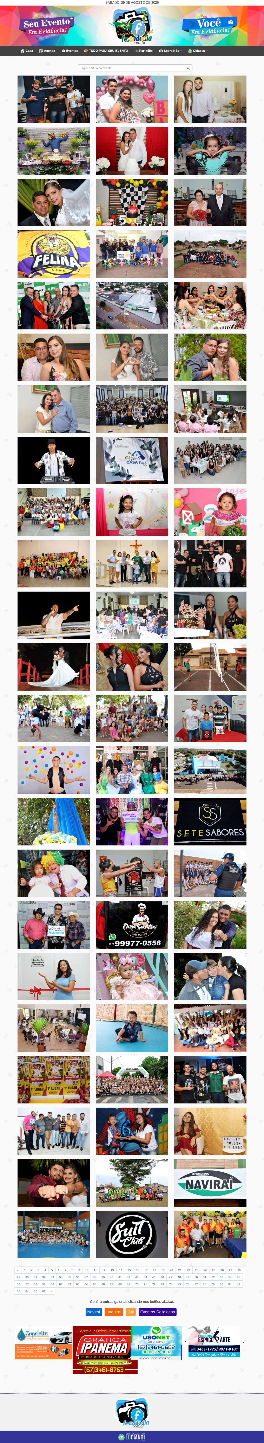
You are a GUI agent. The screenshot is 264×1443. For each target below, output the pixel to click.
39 (103, 1277)
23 (196, 1270)
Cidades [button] (199, 50)
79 (213, 1284)
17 (146, 1270)
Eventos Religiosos (157, 1312)
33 (52, 1277)
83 (18, 1291)
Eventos (71, 50)
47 (170, 1277)
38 (94, 1277)
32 (44, 1277)
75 (179, 1284)
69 (128, 1284)
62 (69, 1284)
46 (162, 1277)
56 (18, 1284)
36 (77, 1277)
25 (213, 1270)
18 (154, 1270)
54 (230, 1277)
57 (27, 1284)
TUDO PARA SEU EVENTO (108, 50)
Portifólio (145, 50)
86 (44, 1291)
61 (60, 1284)
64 (86, 1284)
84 (27, 1291)
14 (120, 1270)
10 (86, 1270)
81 (230, 1284)
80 (221, 1284)
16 (137, 1270)
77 (196, 1284)
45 (154, 1277)
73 (162, 1284)
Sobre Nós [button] (171, 50)
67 (111, 1284)
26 (222, 1270)
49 (187, 1277)
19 (163, 1270)
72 (154, 1284)
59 (44, 1284)
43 (137, 1277)
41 (120, 1277)
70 (137, 1284)
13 (112, 1270)
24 (205, 1270)
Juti (131, 1312)
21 (180, 1270)
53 (221, 1277)
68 (120, 1284)
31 (35, 1277)
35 (69, 1277)
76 (187, 1284)
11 (95, 1270)
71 (145, 1284)
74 (170, 1284)
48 (179, 1277)
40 (111, 1277)
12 (103, 1270)
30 (27, 1277)
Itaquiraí (113, 1312)
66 (103, 1284)
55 (238, 1277)
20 (171, 1270)
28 (239, 1270)
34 (60, 1277)
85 (35, 1291)
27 (230, 1270)
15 (129, 1270)
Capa (29, 50)
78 (204, 1284)
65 (94, 1284)
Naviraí (93, 1312)
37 (86, 1277)
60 (52, 1284)
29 (18, 1277)
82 (238, 1284)
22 (188, 1270)
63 (77, 1284)
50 (196, 1277)
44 (145, 1277)
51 (204, 1277)
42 (128, 1277)
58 (35, 1284)
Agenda (49, 50)
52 (213, 1277)
